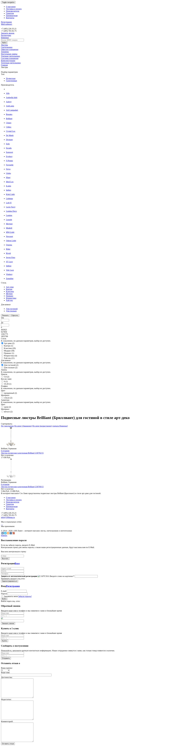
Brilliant (9, 119)
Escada (9, 148)
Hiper (8, 177)
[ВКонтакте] (2, 533)
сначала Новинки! (60, 426)
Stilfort (8, 266)
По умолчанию (7, 426)
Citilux (8, 127)
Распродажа (6, 35)
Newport (9, 236)
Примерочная (11, 15)
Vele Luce (10, 270)
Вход (17, 563)
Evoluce (9, 156)
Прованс (9, 296)
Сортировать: (6, 424)
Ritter (8, 249)
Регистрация (6, 22)
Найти (4, 43)
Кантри (9, 289)
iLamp (8, 186)
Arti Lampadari (12, 110)
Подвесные (10, 78)
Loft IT (9, 203)
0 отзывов (5, 451)
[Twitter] (5, 533)
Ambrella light (11, 97)
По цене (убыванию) (23, 426)
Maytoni (9, 224)
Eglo (8, 144)
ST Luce (9, 262)
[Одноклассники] (8, 533)
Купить (4, 641)
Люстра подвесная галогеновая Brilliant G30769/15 (22, 487)
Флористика (11, 298)
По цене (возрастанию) (42, 426)
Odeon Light (11, 241)
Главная (4, 65)
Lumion (9, 215)
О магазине (11, 7)
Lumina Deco (11, 211)
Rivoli (8, 253)
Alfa (7, 93)
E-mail (3, 591)
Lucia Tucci (10, 207)
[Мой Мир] (11, 533)
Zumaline (9, 278)
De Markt (9, 135)
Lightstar (9, 198)
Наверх (4, 535)
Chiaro (8, 123)
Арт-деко (10, 287)
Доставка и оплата (14, 9)
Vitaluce (9, 274)
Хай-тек (9, 300)
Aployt (8, 102)
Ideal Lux (9, 182)
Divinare (9, 140)
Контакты (10, 18)
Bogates (9, 114)
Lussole (9, 220)
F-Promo (9, 161)
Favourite (9, 165)
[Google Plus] (13, 533)
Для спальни (11, 311)
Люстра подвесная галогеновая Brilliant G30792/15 (22, 453)
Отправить (6, 658)
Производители (12, 11)
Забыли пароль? (25, 596)
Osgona (9, 245)
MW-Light (10, 232)
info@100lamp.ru (8, 517)
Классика (10, 291)
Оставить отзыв (8, 744)
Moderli (9, 228)
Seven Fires (10, 257)
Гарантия (10, 13)
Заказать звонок (7, 33)
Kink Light (10, 194)
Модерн (9, 294)
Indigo (8, 190)
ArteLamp (10, 106)
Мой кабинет (6, 24)
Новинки (5, 38)
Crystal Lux (10, 131)
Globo (8, 173)
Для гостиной (12, 309)
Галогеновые (11, 81)
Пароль (4, 594)
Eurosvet (9, 152)
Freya (8, 169)
